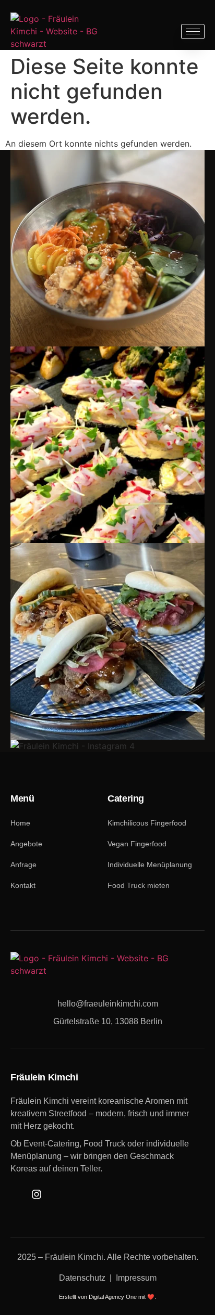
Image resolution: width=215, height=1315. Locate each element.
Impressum (136, 1277)
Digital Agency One (113, 1297)
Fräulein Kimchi (74, 1257)
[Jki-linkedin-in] (55, 1194)
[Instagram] (36, 1194)
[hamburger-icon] (193, 31)
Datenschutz (82, 1277)
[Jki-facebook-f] (16, 1194)
